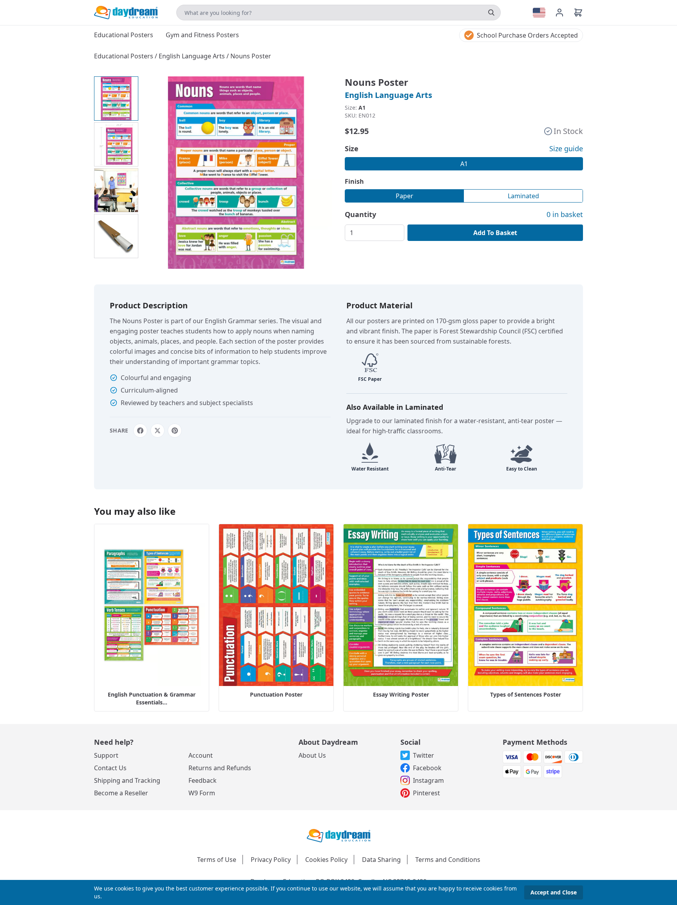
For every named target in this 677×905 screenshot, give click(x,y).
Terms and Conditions (447, 859)
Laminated (523, 196)
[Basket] (578, 12)
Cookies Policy (326, 859)
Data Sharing (381, 859)
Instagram (428, 780)
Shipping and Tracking (127, 780)
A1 (464, 163)
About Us (312, 755)
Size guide (566, 148)
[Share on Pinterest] (175, 431)
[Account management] (564, 12)
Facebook (427, 768)
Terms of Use (216, 859)
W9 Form (201, 793)
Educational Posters (124, 56)
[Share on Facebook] (140, 431)
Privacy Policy (271, 859)
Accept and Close (553, 892)
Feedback (202, 780)
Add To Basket (495, 232)
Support (106, 755)
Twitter (423, 755)
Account (200, 755)
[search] (491, 12)
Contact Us (110, 768)
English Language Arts (192, 56)
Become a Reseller (121, 793)
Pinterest (426, 793)
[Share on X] (157, 431)
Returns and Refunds (219, 768)
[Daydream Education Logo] (338, 835)
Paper (404, 196)
